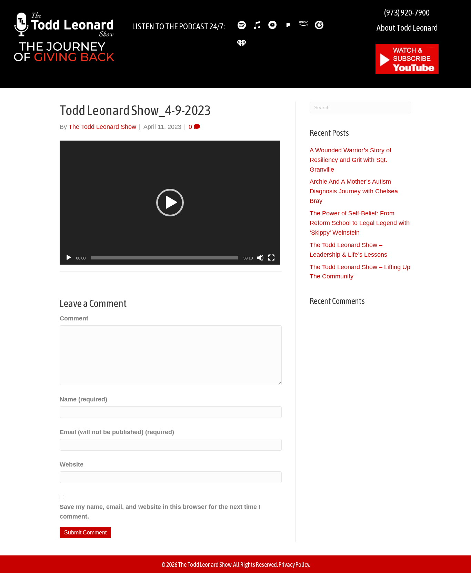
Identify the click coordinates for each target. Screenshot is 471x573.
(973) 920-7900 (407, 12)
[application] (170, 203)
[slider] (164, 257)
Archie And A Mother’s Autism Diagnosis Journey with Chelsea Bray (354, 191)
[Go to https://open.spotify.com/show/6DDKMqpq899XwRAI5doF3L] (241, 26)
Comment (74, 318)
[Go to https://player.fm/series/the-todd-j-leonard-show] (319, 25)
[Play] (68, 257)
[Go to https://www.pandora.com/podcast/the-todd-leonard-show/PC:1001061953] (288, 25)
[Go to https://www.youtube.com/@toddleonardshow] (272, 26)
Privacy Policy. (294, 564)
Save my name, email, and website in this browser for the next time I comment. (160, 511)
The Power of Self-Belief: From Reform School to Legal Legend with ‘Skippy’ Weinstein (360, 223)
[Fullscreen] (271, 257)
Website (71, 464)
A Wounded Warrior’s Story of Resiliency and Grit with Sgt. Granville (350, 160)
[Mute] (260, 257)
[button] (170, 202)
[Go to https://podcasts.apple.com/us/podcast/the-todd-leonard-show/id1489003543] (257, 26)
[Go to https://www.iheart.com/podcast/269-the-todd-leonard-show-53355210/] (241, 43)
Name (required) (83, 399)
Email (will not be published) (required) (117, 432)
